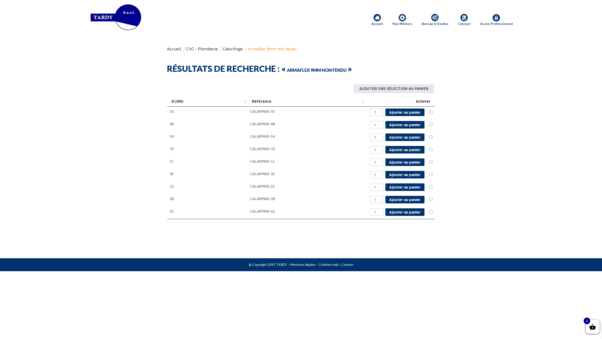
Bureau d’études (435, 24)
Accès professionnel (496, 24)
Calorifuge (233, 48)
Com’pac (347, 264)
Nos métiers (402, 24)
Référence (261, 101)
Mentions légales (302, 264)
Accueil (377, 24)
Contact (464, 24)
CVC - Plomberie (202, 48)
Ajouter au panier (405, 112)
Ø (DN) (177, 101)
